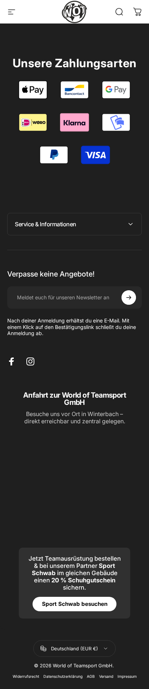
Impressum (127, 676)
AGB (91, 676)
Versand (106, 676)
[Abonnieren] (129, 297)
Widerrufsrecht (26, 676)
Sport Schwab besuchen (74, 603)
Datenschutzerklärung (62, 676)
